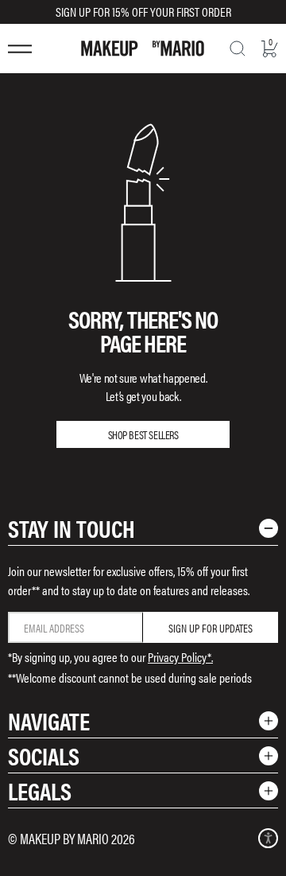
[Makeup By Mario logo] (142, 48)
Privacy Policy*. (180, 657)
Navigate (49, 720)
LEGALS (40, 790)
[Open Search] (237, 48)
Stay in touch (71, 528)
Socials (43, 755)
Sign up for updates (210, 628)
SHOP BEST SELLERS (143, 434)
